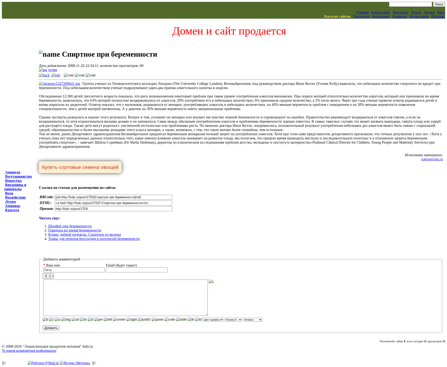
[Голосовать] (69, 75)
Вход (441, 12)
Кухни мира (419, 16)
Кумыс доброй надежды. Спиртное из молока (84, 234)
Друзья (429, 12)
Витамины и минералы (15, 187)
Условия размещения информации (29, 351)
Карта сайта (380, 12)
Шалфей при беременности (70, 226)
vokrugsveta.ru (432, 159)
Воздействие (15, 197)
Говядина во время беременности (74, 230)
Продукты (361, 16)
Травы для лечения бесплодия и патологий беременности (94, 239)
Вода (9, 193)
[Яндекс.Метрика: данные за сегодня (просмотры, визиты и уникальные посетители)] (75, 363)
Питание (438, 16)
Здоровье (12, 206)
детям (52, 70)
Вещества (13, 181)
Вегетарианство (18, 176)
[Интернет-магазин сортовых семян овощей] (80, 168)
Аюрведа (12, 172)
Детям (10, 202)
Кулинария (380, 16)
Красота (12, 210)
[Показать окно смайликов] (211, 282)
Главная (362, 12)
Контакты (400, 12)
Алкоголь (399, 16)
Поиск (416, 12)
